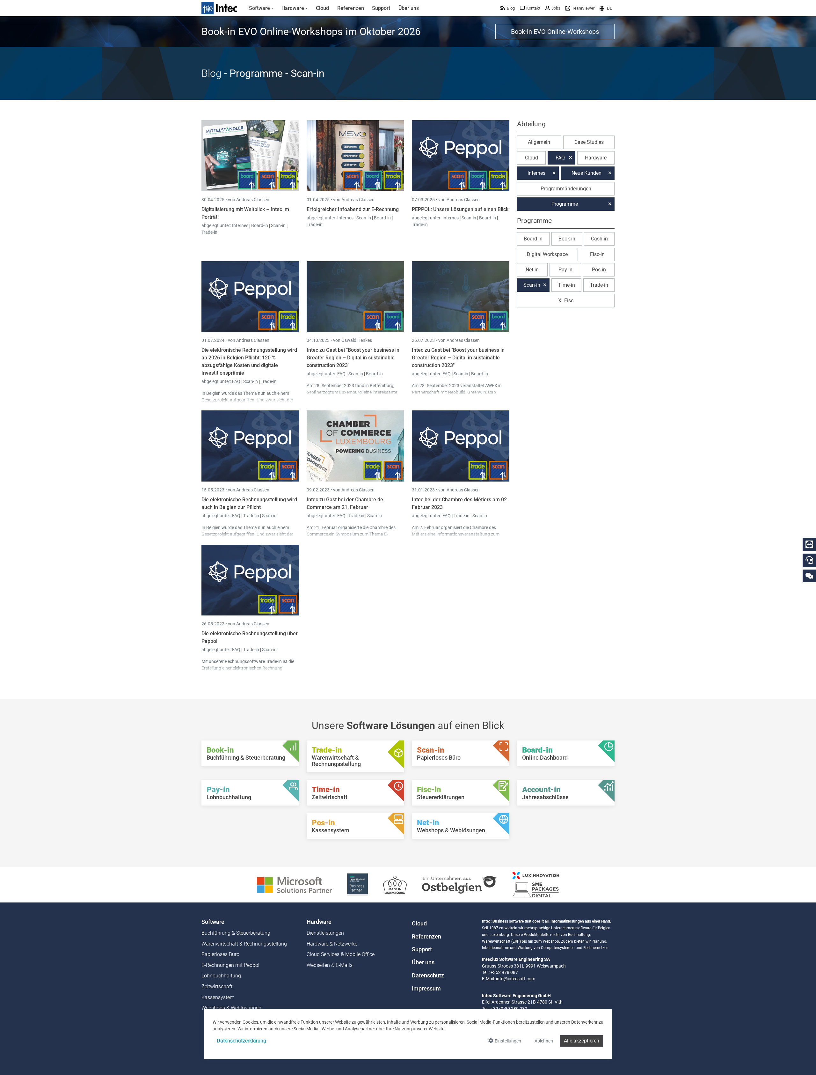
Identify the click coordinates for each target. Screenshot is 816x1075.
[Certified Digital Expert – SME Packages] (536, 884)
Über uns (423, 962)
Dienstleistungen (325, 933)
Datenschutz (428, 975)
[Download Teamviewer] (809, 544)
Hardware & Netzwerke (332, 944)
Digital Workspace (547, 254)
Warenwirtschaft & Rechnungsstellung (244, 944)
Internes (240, 225)
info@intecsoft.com (515, 978)
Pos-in (599, 270)
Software (212, 922)
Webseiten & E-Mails (330, 965)
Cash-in (599, 239)
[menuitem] (261, 8)
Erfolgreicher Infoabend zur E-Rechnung (353, 209)
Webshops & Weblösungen (231, 1008)
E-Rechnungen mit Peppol (230, 965)
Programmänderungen (566, 189)
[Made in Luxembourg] (395, 884)
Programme (564, 204)
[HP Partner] (357, 884)
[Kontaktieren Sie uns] (809, 575)
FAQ (236, 381)
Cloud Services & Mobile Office (341, 954)
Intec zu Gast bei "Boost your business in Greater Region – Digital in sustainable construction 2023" (353, 357)
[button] (606, 8)
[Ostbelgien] (459, 884)
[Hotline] (809, 560)
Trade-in (209, 232)
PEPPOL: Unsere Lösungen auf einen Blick (460, 209)
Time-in (566, 285)
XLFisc (565, 301)
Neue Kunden (586, 173)
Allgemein (539, 142)
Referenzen (426, 936)
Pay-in (565, 270)
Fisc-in (597, 254)
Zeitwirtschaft (216, 986)
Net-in (532, 270)
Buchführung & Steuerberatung (235, 933)
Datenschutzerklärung (241, 1041)
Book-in (566, 239)
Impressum (426, 988)
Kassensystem (217, 997)
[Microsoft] (294, 884)
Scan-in (278, 225)
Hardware (596, 158)
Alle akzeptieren (581, 1041)
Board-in (259, 225)
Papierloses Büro (220, 954)
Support (422, 949)
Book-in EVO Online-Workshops (555, 31)
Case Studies (589, 142)
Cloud (531, 158)
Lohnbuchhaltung (221, 976)
